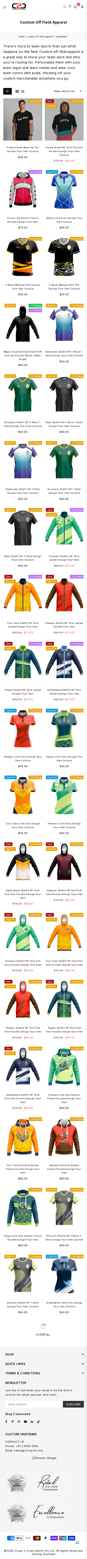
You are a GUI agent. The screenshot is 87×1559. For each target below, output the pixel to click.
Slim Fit (51, 106)
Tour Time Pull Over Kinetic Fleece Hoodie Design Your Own (23, 1169)
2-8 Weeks (36, 101)
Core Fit (52, 171)
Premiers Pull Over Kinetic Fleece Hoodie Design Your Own (64, 1098)
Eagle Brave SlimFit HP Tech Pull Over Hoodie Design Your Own (23, 894)
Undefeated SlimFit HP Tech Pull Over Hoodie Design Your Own (23, 1098)
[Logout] (69, 6)
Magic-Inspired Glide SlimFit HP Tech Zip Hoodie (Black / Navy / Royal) (23, 355)
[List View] (22, 91)
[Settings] (81, 6)
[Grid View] (17, 91)
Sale (49, 101)
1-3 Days (36, 305)
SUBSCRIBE (73, 1404)
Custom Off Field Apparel (40, 36)
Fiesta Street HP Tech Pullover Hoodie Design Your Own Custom (64, 151)
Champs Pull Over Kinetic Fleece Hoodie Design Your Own (64, 1169)
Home (21, 36)
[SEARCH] (64, 6)
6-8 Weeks (36, 171)
